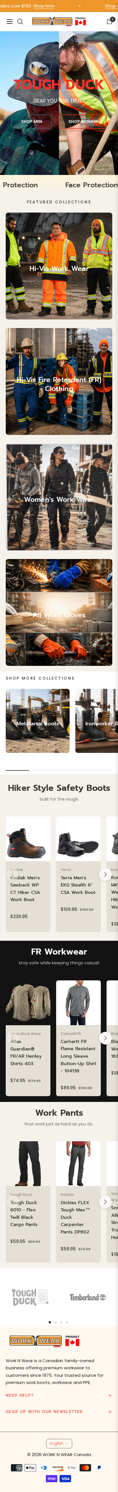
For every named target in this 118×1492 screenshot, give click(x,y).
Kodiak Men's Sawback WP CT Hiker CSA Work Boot (25, 888)
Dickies (67, 1194)
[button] (105, 874)
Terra (66, 869)
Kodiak (16, 869)
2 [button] (55, 1322)
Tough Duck (21, 1194)
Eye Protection (30, 185)
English (56, 1443)
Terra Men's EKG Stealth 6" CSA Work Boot (78, 885)
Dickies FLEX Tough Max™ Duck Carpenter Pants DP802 (75, 1217)
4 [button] (67, 1322)
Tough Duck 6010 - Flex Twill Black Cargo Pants (24, 1213)
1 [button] (50, 1322)
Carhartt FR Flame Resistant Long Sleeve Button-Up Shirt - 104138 (78, 1056)
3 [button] (61, 1322)
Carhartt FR (71, 1033)
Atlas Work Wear (25, 1033)
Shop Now (30, 6)
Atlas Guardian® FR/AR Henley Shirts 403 (26, 1052)
